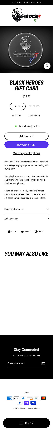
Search (26, 392)
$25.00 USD (34, 106)
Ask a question (11, 218)
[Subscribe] (43, 363)
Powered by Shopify (34, 408)
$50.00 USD (17, 115)
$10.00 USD (18, 106)
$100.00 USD (34, 115)
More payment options (26, 153)
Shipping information (13, 209)
